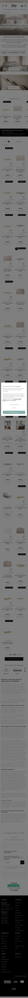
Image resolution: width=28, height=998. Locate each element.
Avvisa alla (14, 407)
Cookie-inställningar (14, 404)
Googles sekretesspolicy (11, 400)
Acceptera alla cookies (14, 412)
